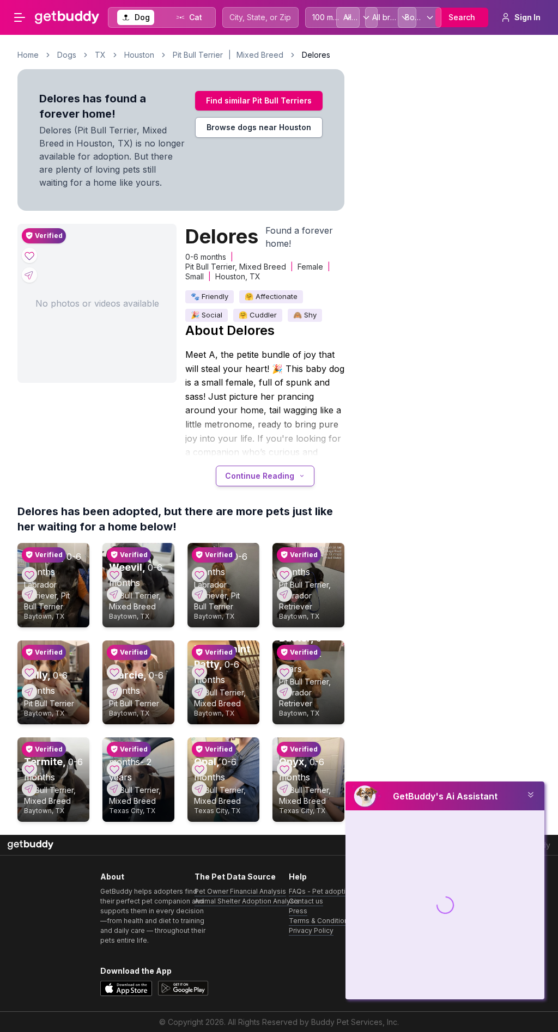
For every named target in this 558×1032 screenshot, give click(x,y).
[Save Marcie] (114, 672)
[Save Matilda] (29, 574)
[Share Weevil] (114, 594)
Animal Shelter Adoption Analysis (247, 901)
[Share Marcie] (114, 691)
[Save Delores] (29, 255)
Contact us (306, 901)
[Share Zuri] (284, 594)
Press (298, 911)
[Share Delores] (29, 275)
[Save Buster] (284, 672)
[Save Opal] (199, 769)
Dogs (66, 54)
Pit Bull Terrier (198, 54)
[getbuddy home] (30, 845)
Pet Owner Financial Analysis (240, 891)
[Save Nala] (114, 769)
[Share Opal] (199, 788)
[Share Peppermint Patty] (199, 691)
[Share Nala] (114, 788)
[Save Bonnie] (199, 574)
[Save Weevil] (114, 574)
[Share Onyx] (284, 788)
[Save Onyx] (284, 769)
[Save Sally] (29, 672)
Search (461, 17)
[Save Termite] (29, 769)
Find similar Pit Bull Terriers (259, 100)
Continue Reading (259, 475)
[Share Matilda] (29, 594)
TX (100, 54)
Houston (139, 54)
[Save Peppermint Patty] (199, 672)
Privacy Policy (311, 930)
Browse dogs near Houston (259, 127)
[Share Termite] (29, 788)
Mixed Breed (259, 54)
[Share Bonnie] (199, 594)
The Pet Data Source (235, 876)
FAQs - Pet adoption (321, 891)
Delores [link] (316, 54)
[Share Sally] (29, 691)
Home (28, 54)
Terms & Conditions (320, 921)
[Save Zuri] (284, 574)
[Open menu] (20, 17)
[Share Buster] (284, 691)
